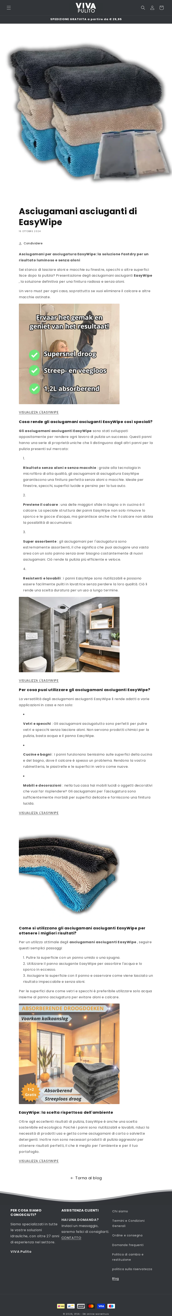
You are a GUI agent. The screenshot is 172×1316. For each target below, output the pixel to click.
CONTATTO (71, 1237)
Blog (115, 1278)
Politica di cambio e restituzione (127, 1257)
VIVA (77, 1314)
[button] (8, 7)
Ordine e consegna (127, 1235)
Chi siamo (120, 1211)
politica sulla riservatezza (132, 1269)
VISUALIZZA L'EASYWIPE (39, 412)
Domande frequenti (127, 1245)
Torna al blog (88, 1178)
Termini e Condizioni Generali (128, 1223)
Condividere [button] (33, 243)
